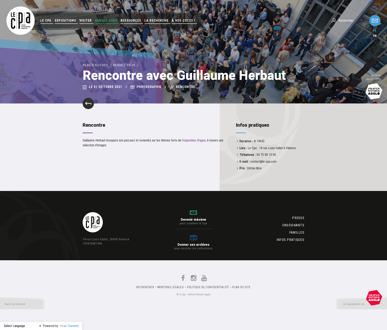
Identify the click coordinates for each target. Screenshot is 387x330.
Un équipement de (353, 304)
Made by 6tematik (15, 304)
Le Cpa (46, 20)
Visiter (85, 20)
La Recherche (157, 20)
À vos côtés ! (183, 20)
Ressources (131, 20)
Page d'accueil (96, 65)
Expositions (65, 20)
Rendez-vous (106, 20)
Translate (73, 326)
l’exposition (194, 140)
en (375, 35)
